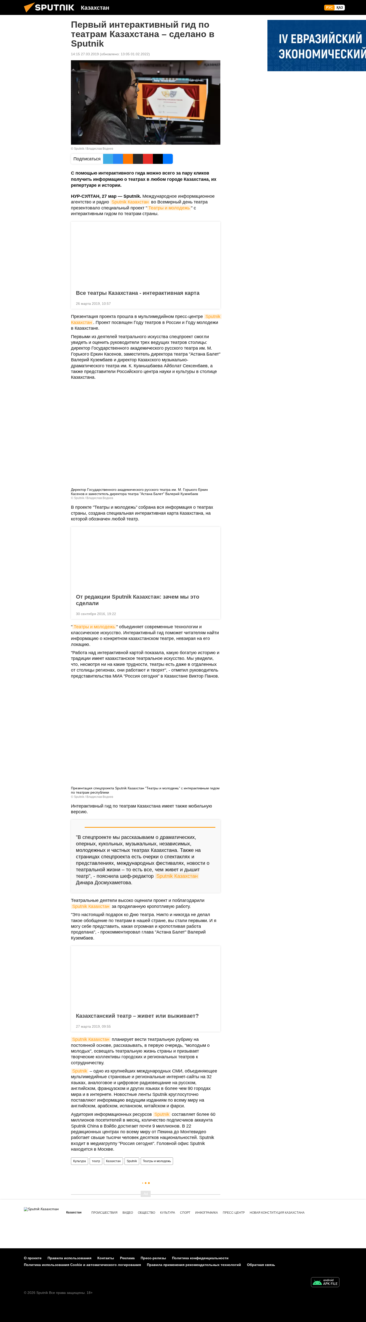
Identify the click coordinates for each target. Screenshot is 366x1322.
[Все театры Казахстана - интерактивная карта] (145, 253)
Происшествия (104, 1212)
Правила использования (69, 1258)
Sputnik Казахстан (130, 201)
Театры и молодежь (169, 207)
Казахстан (113, 1161)
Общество (146, 1212)
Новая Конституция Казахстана (277, 1212)
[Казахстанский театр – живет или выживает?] (145, 978)
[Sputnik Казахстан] (51, 14)
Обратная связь (261, 1265)
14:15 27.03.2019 (85, 54)
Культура (79, 1161)
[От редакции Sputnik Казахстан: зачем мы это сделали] (145, 559)
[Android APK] (325, 1282)
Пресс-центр (234, 1212)
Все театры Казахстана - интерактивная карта (137, 293)
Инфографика (206, 1212)
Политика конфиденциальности (200, 1258)
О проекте (33, 1258)
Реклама (127, 1258)
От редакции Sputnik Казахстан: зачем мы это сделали (137, 600)
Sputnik (79, 1071)
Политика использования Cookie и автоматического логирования (82, 1265)
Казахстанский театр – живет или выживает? (137, 1016)
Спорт (185, 1212)
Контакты (105, 1258)
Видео (127, 1212)
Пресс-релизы (153, 1258)
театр (96, 1161)
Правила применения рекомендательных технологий (194, 1265)
